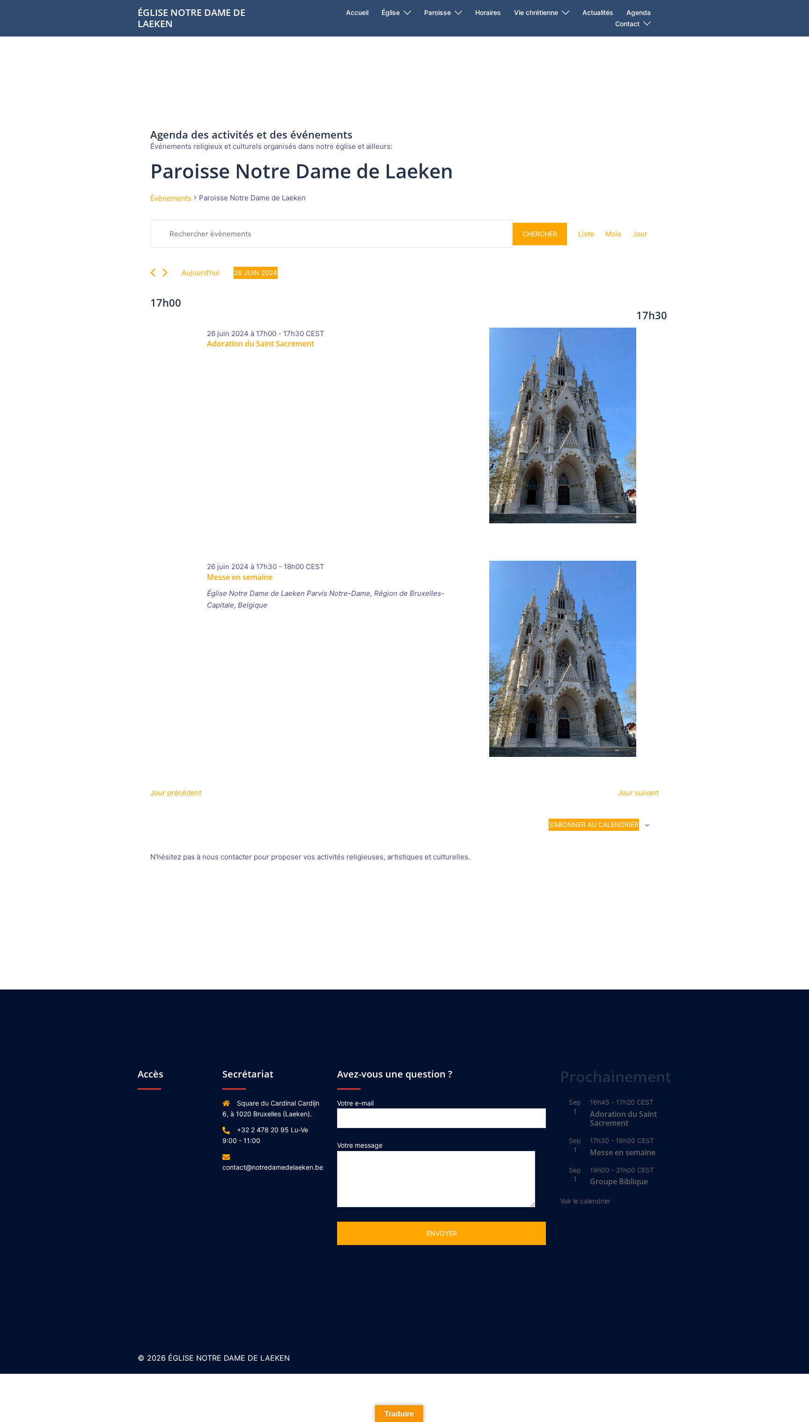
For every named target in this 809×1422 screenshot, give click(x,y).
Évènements (170, 198)
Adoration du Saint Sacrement (260, 343)
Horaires (488, 12)
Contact (627, 24)
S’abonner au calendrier (594, 824)
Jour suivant (638, 792)
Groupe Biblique (619, 1181)
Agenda (638, 12)
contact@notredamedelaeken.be (272, 1167)
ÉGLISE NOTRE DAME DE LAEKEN (191, 18)
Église (391, 12)
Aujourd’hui (201, 272)
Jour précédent (175, 792)
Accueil (357, 12)
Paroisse (437, 12)
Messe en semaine (239, 577)
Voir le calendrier (585, 1201)
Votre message (359, 1145)
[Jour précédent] (152, 272)
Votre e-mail (355, 1103)
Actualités (597, 12)
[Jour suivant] (165, 272)
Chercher (539, 234)
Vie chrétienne (536, 12)
